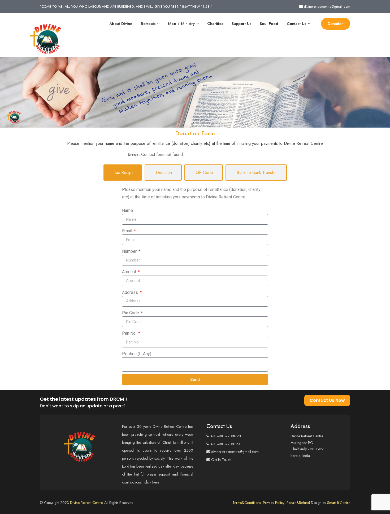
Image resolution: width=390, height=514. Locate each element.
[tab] (122, 172)
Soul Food (269, 24)
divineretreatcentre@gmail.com (327, 6)
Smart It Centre (338, 502)
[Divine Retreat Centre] (45, 36)
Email (127, 230)
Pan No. (129, 333)
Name (127, 210)
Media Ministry (181, 24)
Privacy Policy (275, 502)
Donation (336, 24)
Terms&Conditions (247, 502)
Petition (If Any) (136, 353)
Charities (215, 24)
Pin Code (131, 312)
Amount (129, 271)
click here (152, 482)
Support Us (241, 24)
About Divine (120, 24)
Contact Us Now (327, 400)
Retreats (148, 24)
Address (130, 292)
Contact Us (296, 24)
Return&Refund (299, 502)
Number (130, 251)
